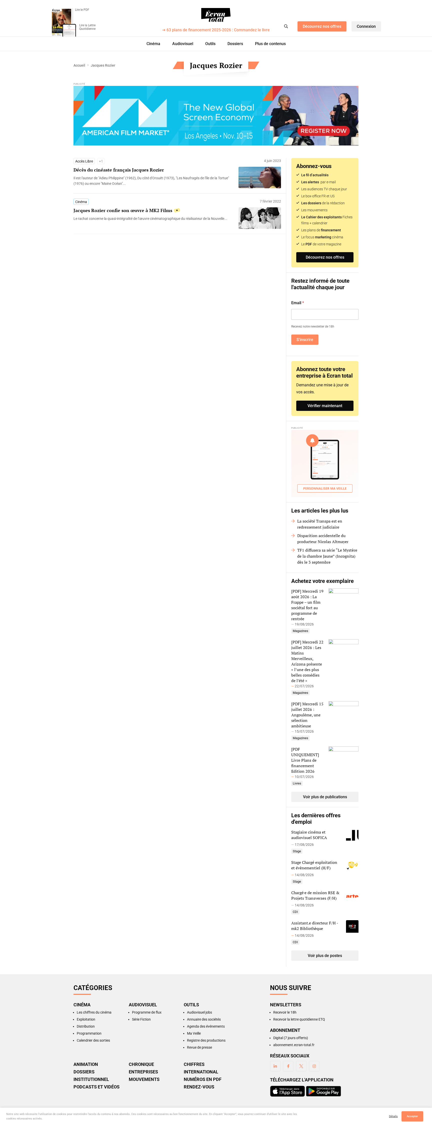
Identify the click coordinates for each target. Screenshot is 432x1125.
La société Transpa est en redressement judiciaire (319, 524)
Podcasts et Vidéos (97, 1086)
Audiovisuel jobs (199, 1012)
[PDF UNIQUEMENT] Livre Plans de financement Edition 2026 (305, 760)
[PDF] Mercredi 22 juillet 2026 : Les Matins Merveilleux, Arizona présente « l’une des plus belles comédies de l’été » (307, 661)
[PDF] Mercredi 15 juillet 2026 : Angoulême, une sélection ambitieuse (307, 715)
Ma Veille (194, 1033)
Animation (86, 1064)
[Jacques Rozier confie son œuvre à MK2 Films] (154, 218)
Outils (210, 43)
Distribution (86, 1026)
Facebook (288, 1066)
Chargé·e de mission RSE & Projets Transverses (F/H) (315, 895)
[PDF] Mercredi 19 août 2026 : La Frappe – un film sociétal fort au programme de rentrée (307, 604)
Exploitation (86, 1019)
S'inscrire (304, 339)
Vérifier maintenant (325, 405)
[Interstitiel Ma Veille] (324, 463)
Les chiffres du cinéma (94, 1012)
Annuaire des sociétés (204, 1019)
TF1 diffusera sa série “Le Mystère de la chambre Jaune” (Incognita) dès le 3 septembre (327, 556)
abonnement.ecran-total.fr (293, 1045)
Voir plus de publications (325, 796)
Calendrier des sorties (93, 1040)
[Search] (286, 26)
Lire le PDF (82, 10)
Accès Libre (84, 161)
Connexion (366, 26)
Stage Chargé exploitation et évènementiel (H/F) (314, 865)
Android (323, 1091)
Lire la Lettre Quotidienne (87, 27)
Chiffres (194, 1064)
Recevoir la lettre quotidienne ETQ (299, 1019)
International (201, 1071)
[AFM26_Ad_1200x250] (216, 115)
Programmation (89, 1033)
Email (297, 302)
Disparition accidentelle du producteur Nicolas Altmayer (322, 538)
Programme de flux (147, 1012)
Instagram (314, 1066)
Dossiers (235, 43)
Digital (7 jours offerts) (290, 1038)
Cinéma (153, 43)
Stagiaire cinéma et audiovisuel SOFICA (309, 834)
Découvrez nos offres (322, 26)
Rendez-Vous (199, 1086)
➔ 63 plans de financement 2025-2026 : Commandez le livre (216, 30)
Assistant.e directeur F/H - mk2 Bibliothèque (314, 925)
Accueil (79, 65)
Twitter (301, 1066)
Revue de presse (199, 1047)
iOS (287, 1091)
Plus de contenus (270, 43)
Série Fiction (141, 1019)
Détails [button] (393, 1116)
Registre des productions (206, 1040)
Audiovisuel (182, 43)
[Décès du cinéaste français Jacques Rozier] (154, 180)
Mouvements (144, 1079)
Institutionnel (91, 1079)
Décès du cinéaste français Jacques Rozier (119, 170)
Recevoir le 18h (284, 1012)
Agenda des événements (206, 1026)
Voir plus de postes (325, 955)
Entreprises (143, 1071)
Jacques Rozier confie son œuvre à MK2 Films (123, 210)
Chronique (141, 1064)
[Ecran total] (216, 15)
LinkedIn (275, 1066)
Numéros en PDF (203, 1079)
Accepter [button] (412, 1116)
